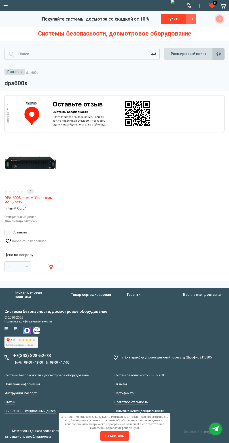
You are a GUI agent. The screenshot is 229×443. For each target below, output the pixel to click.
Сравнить (20, 232)
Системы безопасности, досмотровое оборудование (114, 33)
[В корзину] (50, 266)
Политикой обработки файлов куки (114, 428)
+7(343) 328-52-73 (32, 355)
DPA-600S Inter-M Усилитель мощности (28, 200)
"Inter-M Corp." (15, 208)
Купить (173, 19)
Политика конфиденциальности (28, 321)
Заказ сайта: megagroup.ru (204, 432)
